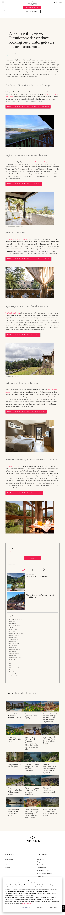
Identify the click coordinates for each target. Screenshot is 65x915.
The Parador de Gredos (13, 313)
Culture (11, 661)
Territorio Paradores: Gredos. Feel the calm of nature (15, 791)
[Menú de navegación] (3, 2)
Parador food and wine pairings (16, 672)
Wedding (7, 867)
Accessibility (40, 865)
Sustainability (12, 680)
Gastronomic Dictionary (14, 676)
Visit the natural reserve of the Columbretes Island (14, 812)
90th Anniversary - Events (15, 665)
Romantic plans (13, 651)
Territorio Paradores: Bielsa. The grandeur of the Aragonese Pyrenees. (50, 769)
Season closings (41, 867)
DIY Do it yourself (13, 645)
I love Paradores (13, 623)
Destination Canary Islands (15, 619)
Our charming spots (14, 637)
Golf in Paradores (13, 631)
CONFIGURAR (26, 908)
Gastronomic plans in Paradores (16, 633)
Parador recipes (13, 647)
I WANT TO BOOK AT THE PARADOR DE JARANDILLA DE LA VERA (28, 259)
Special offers (12, 627)
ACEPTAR (40, 908)
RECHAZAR (53, 908)
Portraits (11, 670)
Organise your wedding (14, 649)
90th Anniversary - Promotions (16, 668)
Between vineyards (13, 629)
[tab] (23, 569)
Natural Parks (10, 56)
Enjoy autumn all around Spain (14, 766)
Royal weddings (12, 641)
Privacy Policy (41, 876)
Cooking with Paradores (14, 674)
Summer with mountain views (37, 576)
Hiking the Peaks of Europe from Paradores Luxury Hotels (50, 740)
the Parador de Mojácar (42, 162)
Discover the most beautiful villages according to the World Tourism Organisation (50, 718)
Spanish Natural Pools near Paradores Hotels (14, 716)
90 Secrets (11, 663)
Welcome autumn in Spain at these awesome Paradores (32, 768)
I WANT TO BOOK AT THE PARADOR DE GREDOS (23, 335)
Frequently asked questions (12, 862)
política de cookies (27, 903)
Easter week (12, 621)
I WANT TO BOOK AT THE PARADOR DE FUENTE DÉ (24, 493)
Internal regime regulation (44, 873)
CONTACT (32, 846)
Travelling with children (14, 639)
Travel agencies (8, 859)
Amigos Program (42, 862)
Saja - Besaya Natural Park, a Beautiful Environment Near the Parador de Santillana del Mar (32, 743)
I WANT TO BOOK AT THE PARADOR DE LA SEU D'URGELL (26, 411)
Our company (41, 859)
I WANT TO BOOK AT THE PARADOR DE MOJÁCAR (23, 184)
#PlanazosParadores (14, 653)
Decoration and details (14, 643)
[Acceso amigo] (61, 2)
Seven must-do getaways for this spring (31, 716)
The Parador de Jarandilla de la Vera (16, 239)
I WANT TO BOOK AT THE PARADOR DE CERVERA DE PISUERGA (28, 106)
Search (10, 548)
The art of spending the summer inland (49, 790)
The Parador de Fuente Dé (14, 466)
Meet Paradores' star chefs (15, 659)
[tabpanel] (32, 592)
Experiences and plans (14, 625)
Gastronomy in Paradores (15, 657)
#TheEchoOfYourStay (14, 678)
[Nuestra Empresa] (56, 2)
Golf (5, 865)
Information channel (42, 870)
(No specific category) (14, 635)
